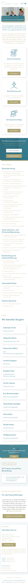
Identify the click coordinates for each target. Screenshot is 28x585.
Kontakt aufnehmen (14, 156)
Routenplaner (8, 544)
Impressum (10, 577)
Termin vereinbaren (14, 150)
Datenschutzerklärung (15, 511)
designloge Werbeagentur (19, 582)
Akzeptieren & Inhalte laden (14, 516)
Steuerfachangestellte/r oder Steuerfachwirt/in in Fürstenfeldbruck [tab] (15, 478)
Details (14, 456)
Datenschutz (17, 577)
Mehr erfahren (14, 73)
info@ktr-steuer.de (10, 561)
